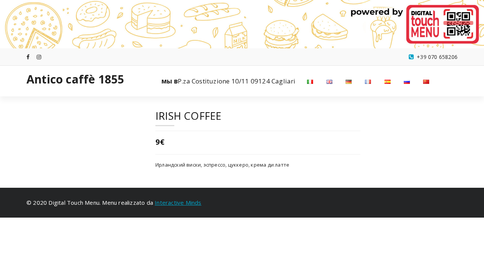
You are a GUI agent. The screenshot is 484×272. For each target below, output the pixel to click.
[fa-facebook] (27, 56)
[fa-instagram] (39, 56)
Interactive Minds (178, 202)
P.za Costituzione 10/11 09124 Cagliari (228, 81)
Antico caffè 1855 (75, 79)
